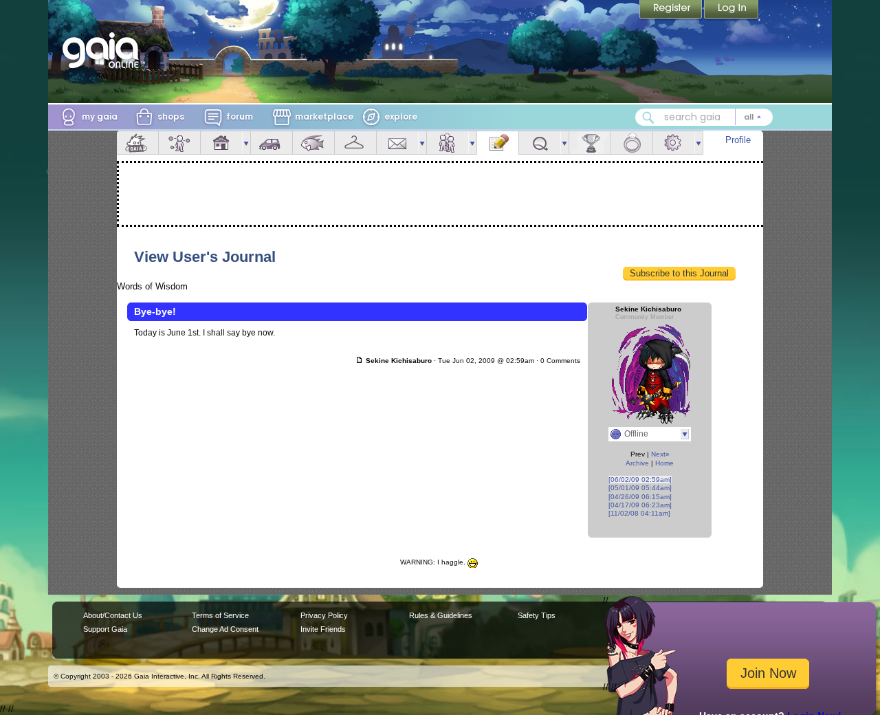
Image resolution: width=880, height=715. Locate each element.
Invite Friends (323, 629)
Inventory (355, 142)
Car (271, 142)
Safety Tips (537, 615)
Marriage (631, 142)
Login (731, 10)
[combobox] (704, 117)
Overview (137, 142)
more (246, 142)
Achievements (589, 142)
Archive (637, 463)
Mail (397, 142)
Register (671, 10)
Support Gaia (105, 629)
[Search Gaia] (648, 117)
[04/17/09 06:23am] (640, 505)
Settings (673, 142)
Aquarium (313, 142)
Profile (738, 140)
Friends (447, 142)
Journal (497, 142)
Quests (539, 142)
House (221, 142)
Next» (660, 454)
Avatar (179, 142)
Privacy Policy (324, 615)
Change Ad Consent (225, 629)
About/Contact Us (112, 615)
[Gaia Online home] (104, 50)
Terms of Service (220, 615)
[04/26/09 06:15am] (640, 496)
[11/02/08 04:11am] (639, 513)
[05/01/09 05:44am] (640, 488)
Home (664, 463)
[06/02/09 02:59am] (640, 479)
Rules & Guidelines (440, 615)
